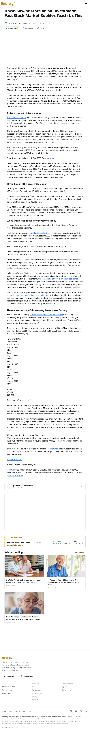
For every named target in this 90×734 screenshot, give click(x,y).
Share (42, 28)
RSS (29, 711)
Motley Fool (16, 23)
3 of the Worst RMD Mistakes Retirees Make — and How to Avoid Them (23, 581)
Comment (29, 28)
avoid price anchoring (39, 233)
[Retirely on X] (71, 711)
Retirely (8, 3)
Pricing (34, 697)
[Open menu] (86, 3)
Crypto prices (7, 690)
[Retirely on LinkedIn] (86, 711)
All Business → (80, 553)
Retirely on (12, 28)
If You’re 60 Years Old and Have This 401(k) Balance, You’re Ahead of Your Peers (63, 582)
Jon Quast (11, 470)
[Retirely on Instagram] (81, 711)
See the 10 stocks (14, 459)
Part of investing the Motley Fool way (46, 314)
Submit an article (68, 690)
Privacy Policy (7, 711)
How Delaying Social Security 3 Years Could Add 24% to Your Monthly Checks (23, 618)
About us (35, 687)
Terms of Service (20, 711)
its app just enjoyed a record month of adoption (28, 295)
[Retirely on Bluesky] (76, 711)
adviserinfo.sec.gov (10, 723)
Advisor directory (8, 687)
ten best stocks (53, 448)
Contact (35, 700)
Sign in (64, 687)
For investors (37, 693)
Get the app (6, 693)
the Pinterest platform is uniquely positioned (58, 279)
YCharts (52, 158)
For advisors (36, 690)
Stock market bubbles (16, 117)
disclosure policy (15, 475)
